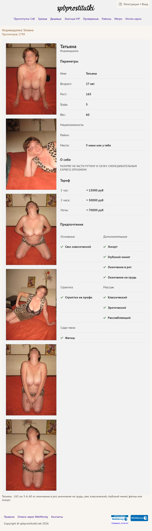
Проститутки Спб (24, 19)
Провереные (91, 19)
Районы (106, 19)
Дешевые (55, 19)
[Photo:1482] (31, 304)
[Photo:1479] (31, 79)
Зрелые (42, 19)
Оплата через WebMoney (33, 517)
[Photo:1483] (31, 379)
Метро (118, 19)
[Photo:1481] (31, 229)
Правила (9, 517)
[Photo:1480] (31, 154)
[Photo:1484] (31, 455)
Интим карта (133, 19)
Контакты (57, 517)
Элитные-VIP (72, 19)
